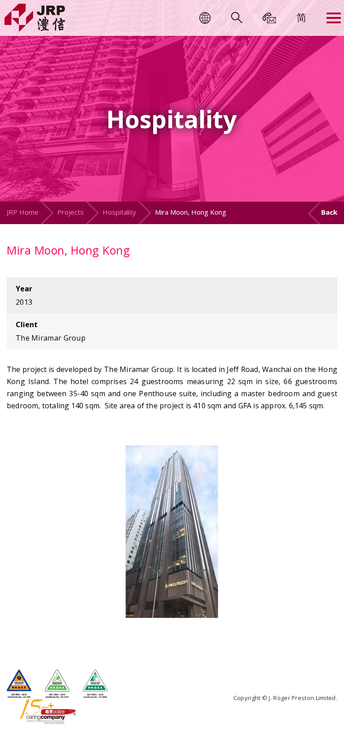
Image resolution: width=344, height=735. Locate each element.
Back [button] (329, 212)
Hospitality (119, 212)
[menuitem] (301, 17)
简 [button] (301, 17)
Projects (70, 212)
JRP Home (23, 212)
